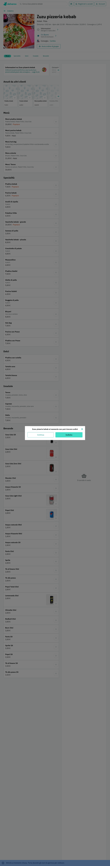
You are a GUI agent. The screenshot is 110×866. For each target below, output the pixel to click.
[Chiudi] (82, 429)
